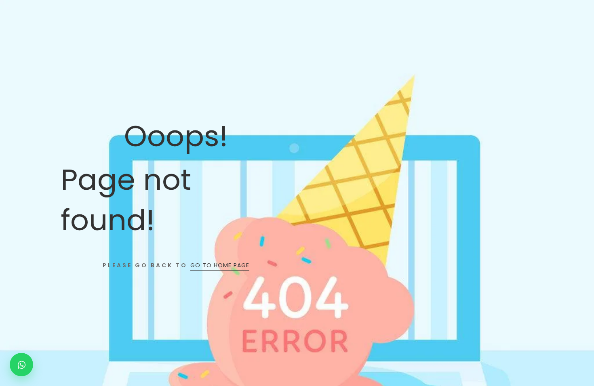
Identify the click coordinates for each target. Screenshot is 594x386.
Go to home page (219, 265)
